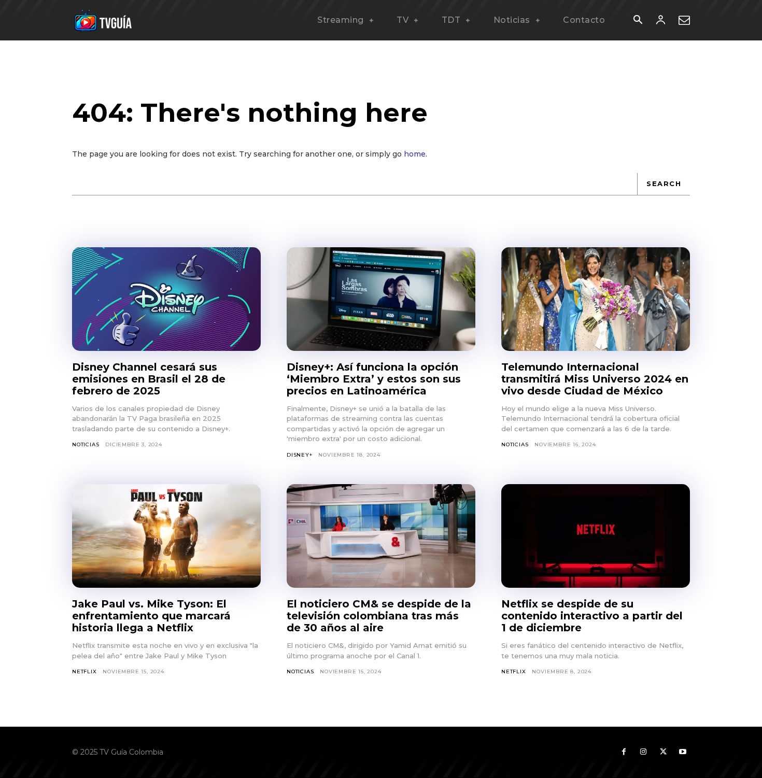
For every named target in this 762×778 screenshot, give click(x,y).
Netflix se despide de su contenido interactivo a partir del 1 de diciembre (592, 616)
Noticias (85, 444)
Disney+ (300, 454)
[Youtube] (682, 752)
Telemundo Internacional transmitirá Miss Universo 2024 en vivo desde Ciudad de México (594, 379)
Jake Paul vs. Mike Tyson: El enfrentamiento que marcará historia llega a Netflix (151, 616)
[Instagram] (643, 752)
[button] (638, 21)
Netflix (84, 671)
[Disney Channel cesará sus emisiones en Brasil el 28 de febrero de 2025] (166, 299)
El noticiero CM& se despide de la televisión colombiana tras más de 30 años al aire (379, 616)
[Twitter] (663, 752)
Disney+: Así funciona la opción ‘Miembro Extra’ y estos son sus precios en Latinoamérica (374, 379)
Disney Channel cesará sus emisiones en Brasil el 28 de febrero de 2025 (148, 379)
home (415, 154)
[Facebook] (623, 752)
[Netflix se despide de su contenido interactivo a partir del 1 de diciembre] (595, 536)
